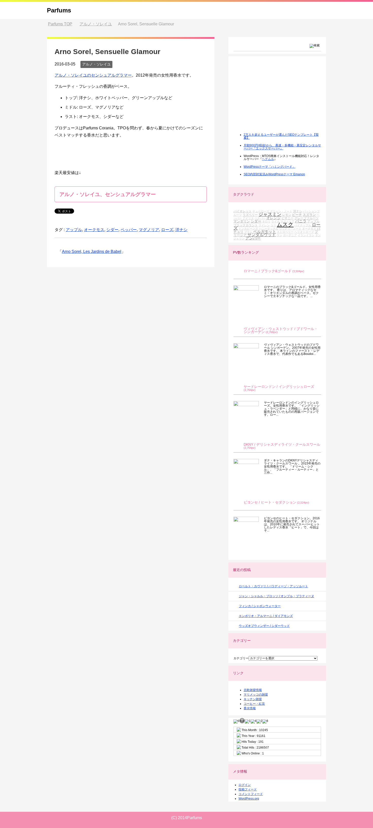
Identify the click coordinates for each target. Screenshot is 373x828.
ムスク (285, 224)
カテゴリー (241, 658)
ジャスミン (270, 214)
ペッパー (129, 230)
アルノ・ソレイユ (96, 64)
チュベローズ (260, 211)
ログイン (245, 785)
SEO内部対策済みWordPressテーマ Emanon (274, 174)
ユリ (273, 225)
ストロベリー (285, 231)
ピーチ (297, 215)
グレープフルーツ (306, 218)
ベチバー (260, 218)
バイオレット (242, 211)
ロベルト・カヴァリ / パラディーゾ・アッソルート (273, 586)
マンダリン (241, 221)
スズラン (309, 215)
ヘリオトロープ (304, 231)
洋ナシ (181, 230)
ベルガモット (264, 231)
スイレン (264, 225)
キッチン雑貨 (253, 699)
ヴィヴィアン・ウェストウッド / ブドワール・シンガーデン (281, 330)
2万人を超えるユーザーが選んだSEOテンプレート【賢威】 (281, 136)
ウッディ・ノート (290, 228)
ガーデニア (290, 235)
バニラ (301, 221)
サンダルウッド (261, 235)
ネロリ (266, 221)
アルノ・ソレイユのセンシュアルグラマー (93, 75)
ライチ (275, 221)
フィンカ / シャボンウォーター (260, 606)
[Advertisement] (271, 98)
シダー (112, 230)
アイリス (248, 218)
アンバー (253, 238)
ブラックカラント (245, 225)
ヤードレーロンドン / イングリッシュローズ (279, 387)
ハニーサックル (268, 228)
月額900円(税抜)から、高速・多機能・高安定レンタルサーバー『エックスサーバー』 (282, 147)
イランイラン (306, 235)
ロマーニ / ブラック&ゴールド (268, 271)
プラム (248, 231)
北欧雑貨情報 (253, 690)
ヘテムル (268, 159)
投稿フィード (248, 789)
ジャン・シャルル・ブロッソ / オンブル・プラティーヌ (276, 596)
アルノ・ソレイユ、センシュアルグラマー (107, 194)
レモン (286, 214)
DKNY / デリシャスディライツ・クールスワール (282, 444)
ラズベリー (250, 214)
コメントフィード (251, 794)
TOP (60, 24)
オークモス (94, 230)
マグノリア (149, 230)
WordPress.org (249, 798)
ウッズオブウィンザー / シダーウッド (264, 626)
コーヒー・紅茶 (254, 703)
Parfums (59, 10)
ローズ (167, 230)
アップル (74, 230)
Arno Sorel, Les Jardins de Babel (91, 251)
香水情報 (250, 708)
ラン (279, 235)
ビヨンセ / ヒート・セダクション (270, 502)
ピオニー (287, 218)
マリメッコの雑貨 (256, 694)
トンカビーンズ (248, 228)
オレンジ (273, 218)
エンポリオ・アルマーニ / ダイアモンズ (266, 616)
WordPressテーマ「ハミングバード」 (269, 166)
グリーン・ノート (281, 211)
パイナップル (302, 225)
